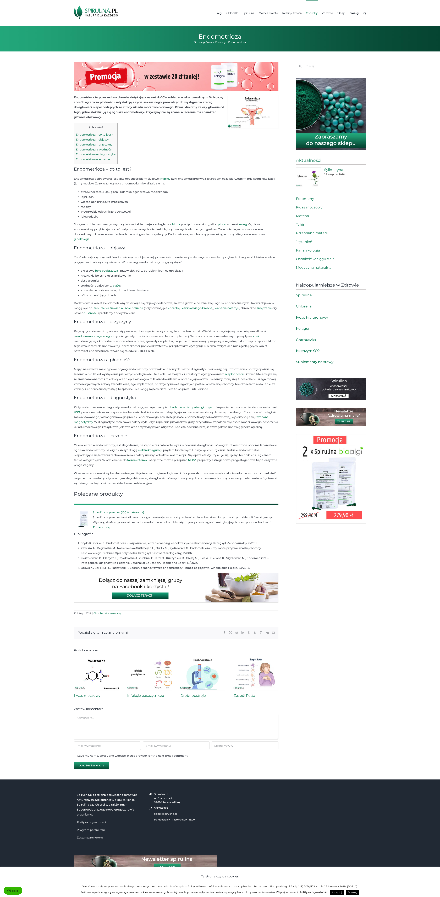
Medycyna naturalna (313, 267)
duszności (90, 313)
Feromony (305, 199)
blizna (176, 224)
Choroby (98, 613)
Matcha (302, 216)
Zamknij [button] (352, 892)
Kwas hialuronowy (312, 317)
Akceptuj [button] (337, 892)
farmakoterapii (137, 460)
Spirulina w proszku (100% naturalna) (118, 512)
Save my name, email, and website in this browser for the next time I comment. (132, 755)
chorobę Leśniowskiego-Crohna (190, 308)
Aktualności (308, 160)
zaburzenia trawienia (108, 308)
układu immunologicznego (93, 336)
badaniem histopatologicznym (191, 407)
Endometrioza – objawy (92, 139)
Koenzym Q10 (308, 351)
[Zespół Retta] (256, 658)
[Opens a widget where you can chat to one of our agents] (12, 891)
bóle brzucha (134, 308)
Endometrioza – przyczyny (94, 144)
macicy (165, 178)
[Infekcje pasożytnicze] (149, 658)
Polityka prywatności (91, 822)
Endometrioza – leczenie (93, 159)
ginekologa (82, 239)
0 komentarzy (113, 613)
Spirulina (304, 295)
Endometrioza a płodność (94, 149)
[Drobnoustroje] (202, 658)
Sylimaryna (333, 170)
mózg (243, 224)
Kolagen (303, 329)
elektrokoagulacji (150, 450)
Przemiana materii (312, 233)
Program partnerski (91, 830)
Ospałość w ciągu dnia (315, 259)
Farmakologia (308, 250)
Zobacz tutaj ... (103, 527)
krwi (256, 336)
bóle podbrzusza (106, 270)
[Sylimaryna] (308, 177)
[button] (365, 13)
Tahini (301, 224)
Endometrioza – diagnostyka (96, 154)
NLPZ (192, 460)
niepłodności (234, 374)
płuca (222, 224)
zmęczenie (264, 308)
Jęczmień (304, 242)
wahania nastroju (227, 308)
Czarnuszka (306, 340)
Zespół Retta (244, 696)
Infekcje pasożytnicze (145, 696)
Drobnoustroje (193, 696)
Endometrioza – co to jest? (94, 134)
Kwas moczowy (87, 696)
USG (77, 412)
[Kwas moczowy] (96, 658)
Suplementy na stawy (314, 362)
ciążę (116, 285)
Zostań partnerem (90, 837)
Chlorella (304, 306)
